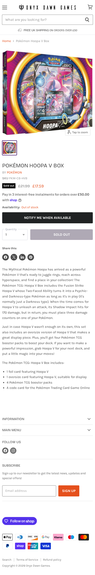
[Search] (87, 20)
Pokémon (14, 172)
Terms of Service (27, 559)
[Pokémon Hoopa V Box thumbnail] (9, 148)
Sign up (69, 491)
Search (6, 559)
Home (6, 41)
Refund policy (52, 559)
